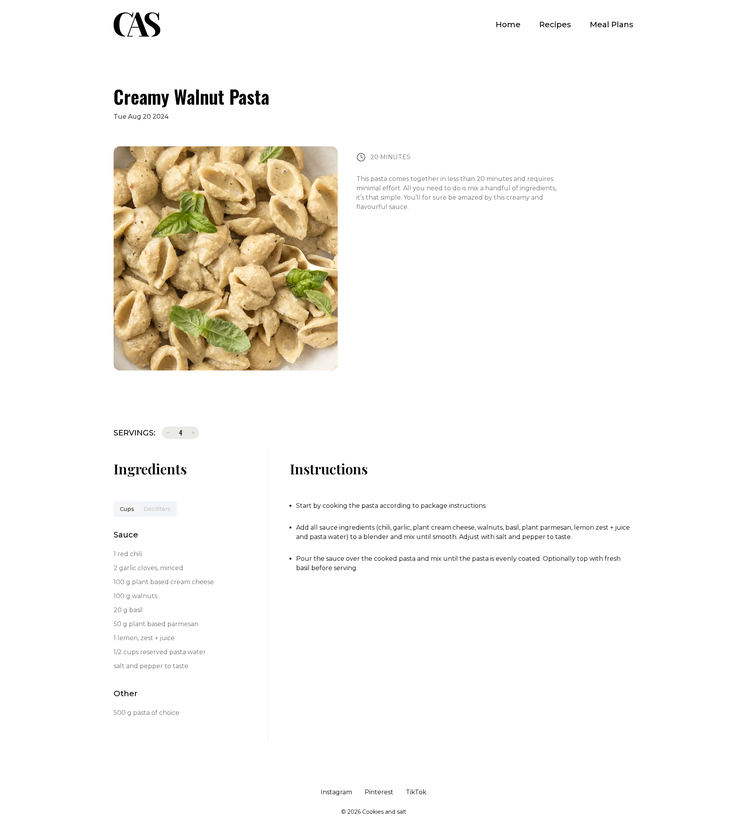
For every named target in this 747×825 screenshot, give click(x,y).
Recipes (555, 24)
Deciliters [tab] (157, 509)
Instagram (336, 792)
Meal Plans (611, 24)
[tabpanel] (188, 625)
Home (508, 24)
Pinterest (379, 792)
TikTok (416, 792)
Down (168, 432)
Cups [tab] (127, 509)
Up (193, 432)
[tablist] (145, 509)
